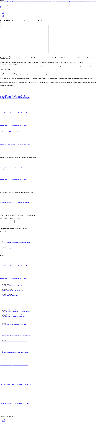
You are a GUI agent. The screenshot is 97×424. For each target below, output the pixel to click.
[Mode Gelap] (0, 6)
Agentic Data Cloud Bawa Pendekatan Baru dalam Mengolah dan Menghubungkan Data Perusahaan (14, 97)
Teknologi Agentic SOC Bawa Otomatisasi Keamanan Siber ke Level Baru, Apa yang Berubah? (13, 95)
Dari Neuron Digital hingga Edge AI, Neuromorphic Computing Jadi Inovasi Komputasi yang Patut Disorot (15, 374)
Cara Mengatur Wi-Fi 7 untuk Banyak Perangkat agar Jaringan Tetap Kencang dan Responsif (66, 1)
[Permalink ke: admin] (0, 23)
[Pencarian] (0, 7)
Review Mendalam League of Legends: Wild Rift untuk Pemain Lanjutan (12, 285)
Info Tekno (3, 15)
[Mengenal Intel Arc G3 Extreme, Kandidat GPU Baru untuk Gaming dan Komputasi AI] (3, 246)
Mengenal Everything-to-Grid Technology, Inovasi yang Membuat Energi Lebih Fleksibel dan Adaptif (14, 403)
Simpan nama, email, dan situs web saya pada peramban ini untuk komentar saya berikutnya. (14, 228)
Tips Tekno (3, 14)
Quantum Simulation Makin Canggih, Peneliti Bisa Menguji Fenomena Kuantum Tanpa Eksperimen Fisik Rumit (15, 384)
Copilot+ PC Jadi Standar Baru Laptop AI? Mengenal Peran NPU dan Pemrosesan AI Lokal (14, 341)
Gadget (3, 13)
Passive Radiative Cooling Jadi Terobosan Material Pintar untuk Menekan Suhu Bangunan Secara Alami (15, 393)
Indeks (1, 4)
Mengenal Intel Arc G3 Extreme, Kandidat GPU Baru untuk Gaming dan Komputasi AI (40, 1)
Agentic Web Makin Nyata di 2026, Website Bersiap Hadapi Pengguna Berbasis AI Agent (12, 96)
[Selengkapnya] (0, 355)
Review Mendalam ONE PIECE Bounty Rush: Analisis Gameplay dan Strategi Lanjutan (14, 290)
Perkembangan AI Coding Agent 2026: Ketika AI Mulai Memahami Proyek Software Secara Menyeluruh (15, 98)
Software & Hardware (5, 419)
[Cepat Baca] (4, 10)
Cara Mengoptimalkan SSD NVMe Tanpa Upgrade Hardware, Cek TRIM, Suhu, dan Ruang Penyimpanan (16, 311)
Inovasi (3, 16)
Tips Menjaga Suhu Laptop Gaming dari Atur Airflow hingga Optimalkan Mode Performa (14, 309)
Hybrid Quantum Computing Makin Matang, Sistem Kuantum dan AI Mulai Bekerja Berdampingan (14, 365)
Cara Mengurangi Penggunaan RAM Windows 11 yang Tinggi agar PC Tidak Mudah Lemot (14, 314)
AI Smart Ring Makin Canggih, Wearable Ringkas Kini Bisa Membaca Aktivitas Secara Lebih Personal (14, 1)
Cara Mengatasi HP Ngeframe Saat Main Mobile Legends (10, 295)
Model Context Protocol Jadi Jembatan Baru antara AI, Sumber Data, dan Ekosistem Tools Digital (14, 112)
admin (1, 24)
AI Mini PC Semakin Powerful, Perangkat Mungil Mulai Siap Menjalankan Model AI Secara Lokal (15, 352)
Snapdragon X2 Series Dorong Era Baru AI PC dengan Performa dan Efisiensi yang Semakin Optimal (16, 335)
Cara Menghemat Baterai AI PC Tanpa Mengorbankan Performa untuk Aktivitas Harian (14, 316)
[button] (7, 5)
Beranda (3, 12)
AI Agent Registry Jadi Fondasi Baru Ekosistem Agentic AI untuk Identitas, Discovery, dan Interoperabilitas (15, 94)
